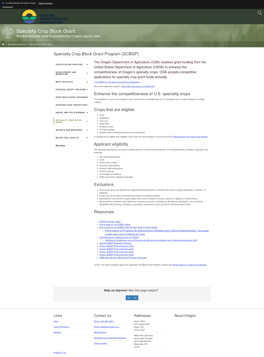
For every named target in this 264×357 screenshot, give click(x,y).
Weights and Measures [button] (72, 130)
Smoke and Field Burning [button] (72, 112)
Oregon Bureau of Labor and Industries (189, 264)
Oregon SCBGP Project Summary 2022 (116, 246)
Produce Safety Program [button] (72, 89)
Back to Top (60, 352)
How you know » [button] (46, 3)
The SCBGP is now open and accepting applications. (117, 82)
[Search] (260, 13)
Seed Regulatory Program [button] (72, 97)
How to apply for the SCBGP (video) (115, 224)
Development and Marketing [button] (72, 73)
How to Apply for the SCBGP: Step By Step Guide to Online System (128, 227)
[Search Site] (69, 16)
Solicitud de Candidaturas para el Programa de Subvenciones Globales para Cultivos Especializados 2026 (151, 240)
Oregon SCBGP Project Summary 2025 (116, 254)
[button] (7, 7)
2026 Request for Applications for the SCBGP (119, 237)
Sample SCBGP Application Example (115, 243)
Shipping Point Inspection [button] (72, 105)
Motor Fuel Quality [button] (72, 137)
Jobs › (56, 321)
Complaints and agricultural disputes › (110, 337)
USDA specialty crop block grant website (190, 136)
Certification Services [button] (72, 64)
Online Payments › (62, 326)
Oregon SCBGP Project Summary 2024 (116, 251)
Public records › (101, 343)
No (135, 297)
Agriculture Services (16, 44)
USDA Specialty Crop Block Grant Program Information (123, 257)
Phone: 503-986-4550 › (104, 321)
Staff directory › (100, 332)
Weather (57, 332)
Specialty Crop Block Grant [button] (72, 121)
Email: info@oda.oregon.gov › (107, 326)
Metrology (60, 145)
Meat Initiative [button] (72, 82)
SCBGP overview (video (109, 221)
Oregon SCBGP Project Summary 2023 (116, 248)
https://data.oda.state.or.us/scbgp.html (138, 86)
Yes (129, 297)
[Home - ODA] (3, 44)
